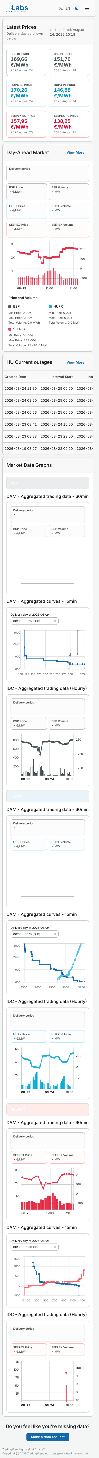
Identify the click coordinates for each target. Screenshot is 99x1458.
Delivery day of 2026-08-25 (30, 1241)
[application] (48, 653)
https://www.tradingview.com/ (69, 1453)
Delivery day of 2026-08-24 (30, 614)
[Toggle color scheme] (77, 8)
